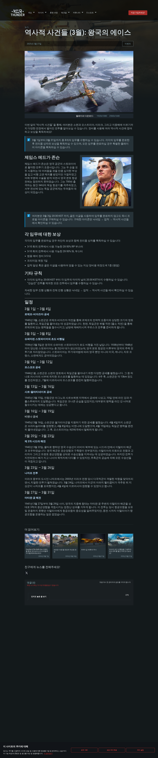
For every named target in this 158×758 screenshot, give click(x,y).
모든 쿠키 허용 (112, 750)
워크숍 (64, 13)
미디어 (41, 13)
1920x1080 (102, 116)
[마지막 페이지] (30, 602)
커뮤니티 (76, 13)
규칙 (127, 595)
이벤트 (128, 43)
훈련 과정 (54, 13)
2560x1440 (114, 116)
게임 (30, 13)
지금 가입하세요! (138, 13)
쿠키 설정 (140, 750)
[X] (27, 573)
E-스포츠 (90, 13)
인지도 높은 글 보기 (38, 597)
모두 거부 (84, 750)
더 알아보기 (48, 753)
